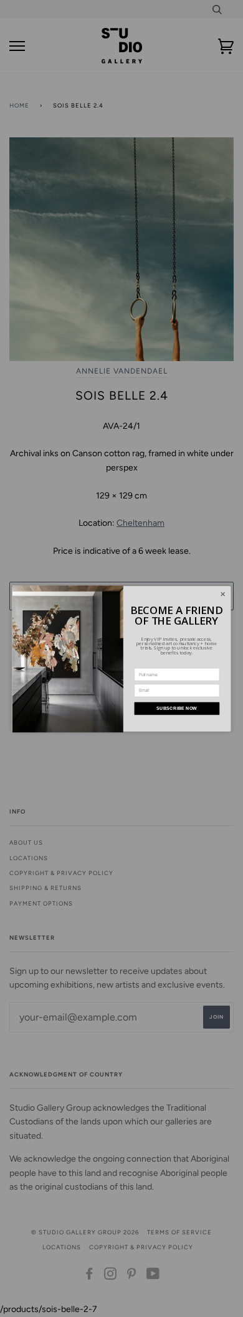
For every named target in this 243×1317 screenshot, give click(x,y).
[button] (223, 594)
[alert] (121, 659)
